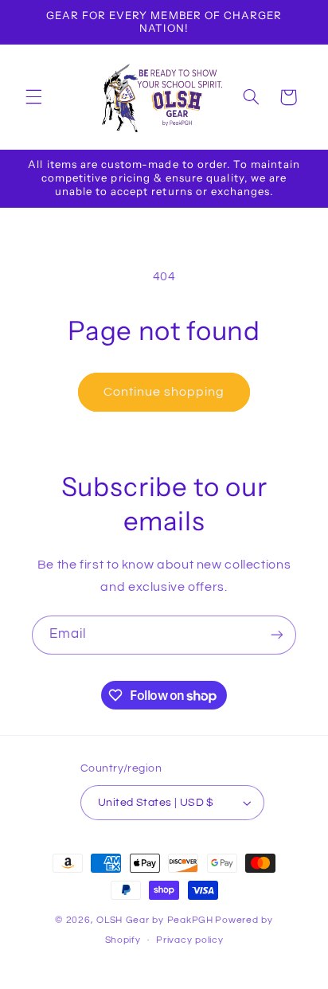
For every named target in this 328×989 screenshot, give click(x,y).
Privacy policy (189, 940)
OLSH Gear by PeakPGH (154, 920)
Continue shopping (164, 391)
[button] (33, 97)
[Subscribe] (277, 635)
